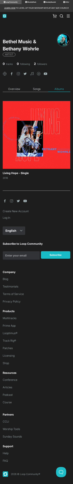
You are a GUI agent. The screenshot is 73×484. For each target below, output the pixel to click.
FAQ (5, 460)
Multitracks (9, 318)
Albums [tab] (59, 89)
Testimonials (10, 286)
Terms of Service (13, 294)
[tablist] (36, 89)
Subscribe (55, 254)
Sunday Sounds (12, 436)
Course (7, 402)
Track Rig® (9, 340)
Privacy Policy (12, 301)
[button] (5, 73)
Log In (6, 217)
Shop (6, 363)
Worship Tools (11, 429)
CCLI (6, 421)
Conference (10, 379)
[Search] (61, 16)
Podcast (8, 394)
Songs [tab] (37, 89)
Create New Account (16, 211)
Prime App (9, 325)
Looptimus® (10, 333)
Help (5, 453)
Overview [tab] (14, 89)
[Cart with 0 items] (55, 16)
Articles (7, 387)
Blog (5, 279)
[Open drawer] (68, 16)
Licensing (9, 355)
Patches (8, 348)
